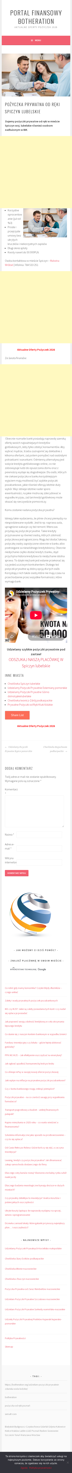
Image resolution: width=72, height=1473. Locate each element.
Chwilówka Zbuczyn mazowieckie (22, 1278)
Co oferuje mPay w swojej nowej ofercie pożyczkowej (31, 1072)
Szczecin (9, 1435)
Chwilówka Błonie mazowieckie (20, 1268)
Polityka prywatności (40, 1467)
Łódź (28, 1430)
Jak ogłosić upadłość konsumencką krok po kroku (29, 1063)
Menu (38, 40)
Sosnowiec (53, 1430)
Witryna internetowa (10, 860)
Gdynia (51, 1426)
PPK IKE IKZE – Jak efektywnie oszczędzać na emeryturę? (33, 1055)
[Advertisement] (36, 172)
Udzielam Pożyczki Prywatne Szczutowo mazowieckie (32, 1299)
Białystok (9, 1426)
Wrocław (35, 1435)
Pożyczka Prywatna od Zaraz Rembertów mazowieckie (32, 1289)
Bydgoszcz (20, 1426)
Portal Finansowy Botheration (36, 17)
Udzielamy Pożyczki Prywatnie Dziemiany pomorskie (37, 688)
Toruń (17, 1435)
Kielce (8, 1430)
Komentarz (10, 791)
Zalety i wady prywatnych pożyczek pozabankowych (31, 1000)
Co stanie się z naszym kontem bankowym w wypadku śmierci (36, 1034)
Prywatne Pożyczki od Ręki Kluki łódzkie (30, 704)
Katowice (60, 1426)
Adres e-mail (9, 846)
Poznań (35, 1430)
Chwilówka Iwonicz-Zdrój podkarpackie (30, 700)
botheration (11, 1397)
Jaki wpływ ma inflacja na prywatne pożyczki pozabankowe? (35, 1080)
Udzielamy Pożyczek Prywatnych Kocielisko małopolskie (33, 1248)
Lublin (23, 1430)
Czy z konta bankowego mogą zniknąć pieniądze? (30, 1088)
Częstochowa (33, 1426)
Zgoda (24, 1467)
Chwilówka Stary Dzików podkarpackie (24, 1258)
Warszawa (26, 1435)
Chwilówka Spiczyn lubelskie (24, 683)
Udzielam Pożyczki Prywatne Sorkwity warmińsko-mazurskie (35, 1309)
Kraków (15, 1430)
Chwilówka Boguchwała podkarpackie (55, 749)
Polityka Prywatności (15, 1338)
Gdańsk (44, 1426)
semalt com (11, 1414)
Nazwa (9, 834)
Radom (43, 1430)
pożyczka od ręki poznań (17, 1405)
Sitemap (9, 1346)
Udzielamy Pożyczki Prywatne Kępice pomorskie (18, 749)
